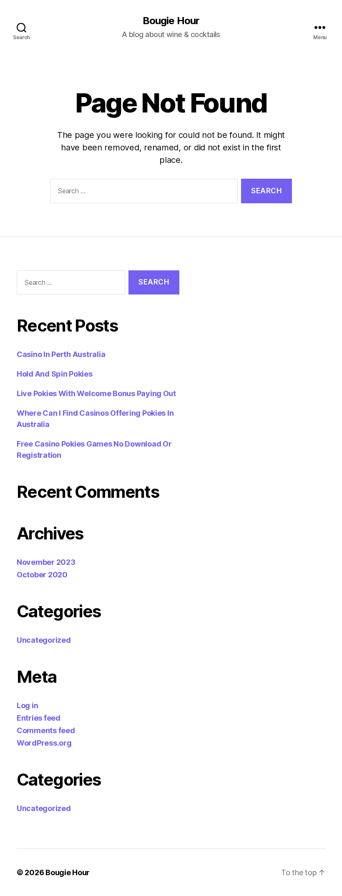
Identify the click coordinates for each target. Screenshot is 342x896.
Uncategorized (44, 640)
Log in (27, 705)
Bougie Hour (171, 21)
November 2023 (46, 562)
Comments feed (46, 730)
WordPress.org (44, 743)
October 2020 (42, 574)
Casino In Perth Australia (61, 354)
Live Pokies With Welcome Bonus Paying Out (96, 393)
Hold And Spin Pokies (55, 373)
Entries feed (38, 718)
